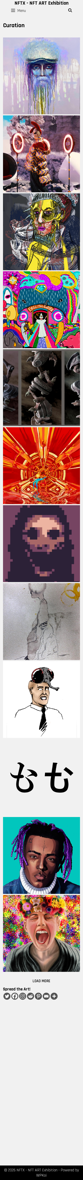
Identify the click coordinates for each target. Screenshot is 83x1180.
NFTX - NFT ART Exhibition (41, 3)
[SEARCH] (70, 11)
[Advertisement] (41, 1068)
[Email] (46, 996)
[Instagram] (22, 996)
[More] (54, 996)
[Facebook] (14, 996)
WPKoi (41, 1175)
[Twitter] (6, 996)
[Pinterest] (38, 996)
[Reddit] (30, 996)
